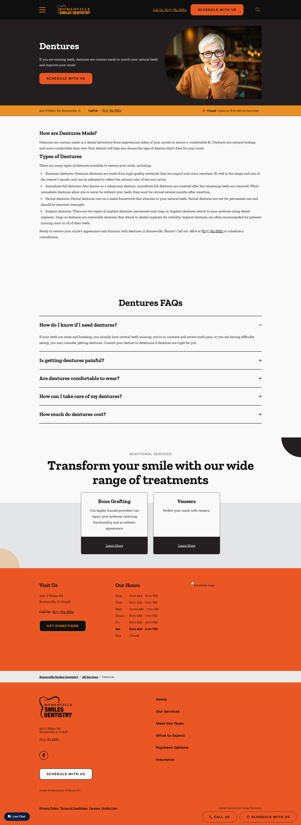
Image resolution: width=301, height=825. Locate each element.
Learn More (114, 545)
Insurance (165, 759)
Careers (94, 808)
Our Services (168, 711)
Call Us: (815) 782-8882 (169, 10)
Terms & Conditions (74, 808)
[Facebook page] (43, 755)
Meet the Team (170, 723)
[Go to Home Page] (73, 9)
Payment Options (172, 747)
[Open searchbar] (258, 10)
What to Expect (170, 735)
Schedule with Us (217, 10)
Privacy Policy (49, 808)
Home (161, 699)
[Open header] (43, 10)
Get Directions (63, 626)
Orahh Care (109, 808)
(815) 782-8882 (111, 111)
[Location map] (226, 619)
